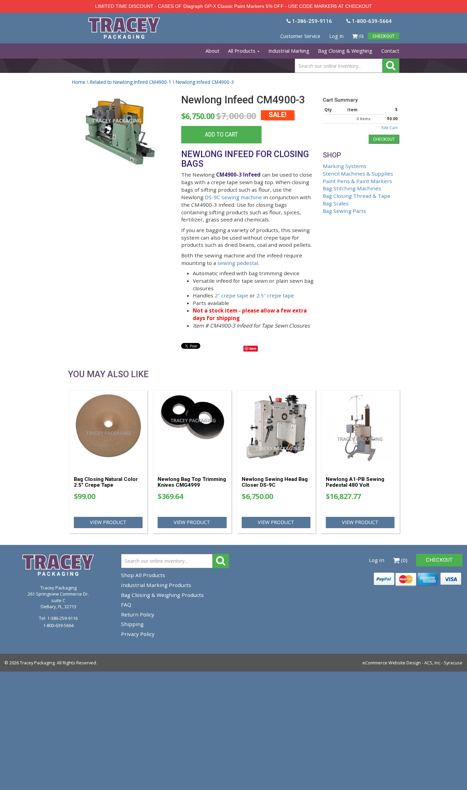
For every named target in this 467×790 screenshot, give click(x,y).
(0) (360, 36)
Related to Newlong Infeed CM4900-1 (130, 82)
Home (78, 82)
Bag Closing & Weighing (345, 51)
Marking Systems (344, 166)
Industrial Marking (288, 51)
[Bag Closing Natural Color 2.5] (108, 431)
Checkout (384, 139)
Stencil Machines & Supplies (358, 173)
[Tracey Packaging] (125, 20)
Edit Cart (390, 127)
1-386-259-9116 (62, 618)
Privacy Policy (138, 633)
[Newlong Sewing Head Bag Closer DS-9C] (276, 431)
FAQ (126, 604)
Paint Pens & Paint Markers (357, 181)
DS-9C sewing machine (233, 197)
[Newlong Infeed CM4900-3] (120, 137)
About (212, 51)
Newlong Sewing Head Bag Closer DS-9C (275, 482)
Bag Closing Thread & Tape (356, 195)
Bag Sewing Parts (344, 210)
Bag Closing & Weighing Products (162, 594)
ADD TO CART (221, 134)
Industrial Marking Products (156, 585)
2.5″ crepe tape (275, 295)
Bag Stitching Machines (352, 188)
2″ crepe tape (231, 295)
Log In (336, 36)
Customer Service (300, 36)
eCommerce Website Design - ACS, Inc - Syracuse (412, 663)
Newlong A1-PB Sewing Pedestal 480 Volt (355, 482)
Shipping (132, 624)
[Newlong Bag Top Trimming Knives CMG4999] (192, 431)
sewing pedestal (237, 262)
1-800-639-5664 (58, 625)
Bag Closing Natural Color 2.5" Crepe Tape (106, 482)
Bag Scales (336, 203)
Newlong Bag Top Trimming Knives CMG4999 (192, 482)
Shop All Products (143, 575)
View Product (108, 522)
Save (252, 348)
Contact (390, 51)
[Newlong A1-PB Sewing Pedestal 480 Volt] (360, 431)
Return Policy (137, 614)
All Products (242, 51)
